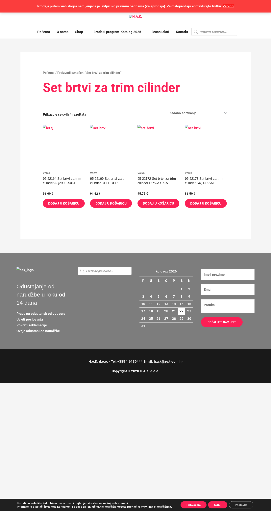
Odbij (217, 504)
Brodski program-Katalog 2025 (117, 32)
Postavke (241, 504)
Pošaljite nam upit (222, 322)
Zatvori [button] (228, 6)
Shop (79, 32)
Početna (43, 32)
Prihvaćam (193, 504)
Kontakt (182, 32)
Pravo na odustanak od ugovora (40, 314)
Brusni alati (160, 32)
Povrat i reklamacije (31, 325)
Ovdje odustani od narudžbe (38, 331)
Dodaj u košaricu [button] (63, 203)
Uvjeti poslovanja (29, 319)
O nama (62, 32)
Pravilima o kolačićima (156, 506)
